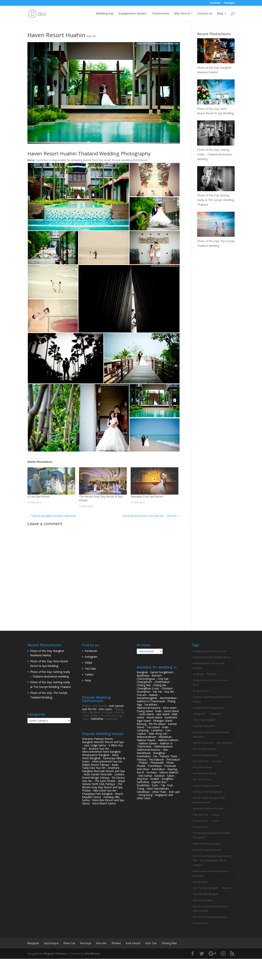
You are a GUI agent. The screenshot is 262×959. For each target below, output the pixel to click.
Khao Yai (217, 761)
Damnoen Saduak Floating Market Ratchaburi (211, 734)
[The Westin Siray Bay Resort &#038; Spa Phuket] (103, 481)
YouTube (90, 668)
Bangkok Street (201, 690)
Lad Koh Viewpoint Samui (206, 785)
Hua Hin (91, 36)
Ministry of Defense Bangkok (208, 808)
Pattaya (107, 712)
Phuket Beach (200, 827)
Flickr (88, 680)
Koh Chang (90, 715)
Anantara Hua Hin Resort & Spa (210, 651)
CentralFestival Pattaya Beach (209, 707)
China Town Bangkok (204, 720)
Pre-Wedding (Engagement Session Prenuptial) (212, 835)
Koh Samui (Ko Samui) (204, 773)
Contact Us (204, 13)
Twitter (89, 674)
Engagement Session (133, 13)
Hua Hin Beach (225, 742)
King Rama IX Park (202, 767)
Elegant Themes (55, 953)
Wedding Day (105, 13)
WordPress (92, 953)
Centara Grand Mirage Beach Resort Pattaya (212, 699)
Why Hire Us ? (183, 13)
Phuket (86, 706)
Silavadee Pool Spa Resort (147, 496)
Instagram (91, 656)
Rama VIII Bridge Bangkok (206, 843)
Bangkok (94, 712)
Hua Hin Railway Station (205, 755)
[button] (78, 196)
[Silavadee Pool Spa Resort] (154, 481)
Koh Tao (151, 943)
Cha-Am (105, 715)
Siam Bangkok (200, 882)
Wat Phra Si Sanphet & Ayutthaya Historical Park (210, 909)
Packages (229, 3)
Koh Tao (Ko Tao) (202, 779)
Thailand (226, 888)
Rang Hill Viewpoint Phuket (207, 850)
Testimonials (160, 13)
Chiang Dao (199, 713)
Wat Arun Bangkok (203, 900)
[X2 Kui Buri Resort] (51, 481)
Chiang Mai (215, 713)
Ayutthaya (112, 719)
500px (88, 662)
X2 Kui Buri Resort (38, 496)
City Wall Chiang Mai (203, 726)
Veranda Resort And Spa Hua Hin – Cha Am (151, 515)
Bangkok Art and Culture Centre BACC (210, 683)
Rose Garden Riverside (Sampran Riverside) (211, 873)
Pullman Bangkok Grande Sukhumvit (51, 515)
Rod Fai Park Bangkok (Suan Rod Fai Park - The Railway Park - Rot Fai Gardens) (212, 860)
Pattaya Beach (200, 820)
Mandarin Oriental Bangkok (207, 791)
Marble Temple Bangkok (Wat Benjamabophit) (209, 800)
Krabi (85, 719)
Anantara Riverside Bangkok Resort (212, 657)
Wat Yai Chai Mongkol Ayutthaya (210, 917)
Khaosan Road (200, 761)
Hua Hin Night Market (204, 749)
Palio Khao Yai (200, 814)
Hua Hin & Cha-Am (203, 742)
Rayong (117, 715)
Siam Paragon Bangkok (205, 888)
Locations (215, 3)
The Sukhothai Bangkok (205, 894)
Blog (220, 13)
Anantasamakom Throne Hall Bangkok (208, 666)
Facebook (91, 651)
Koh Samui (100, 706)
